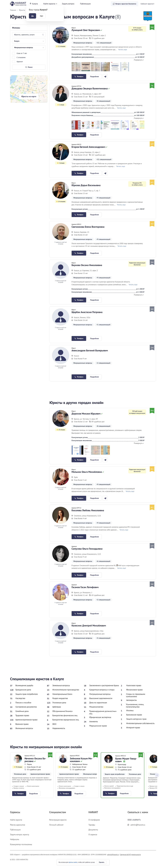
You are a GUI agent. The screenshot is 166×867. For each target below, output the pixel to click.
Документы (93, 829)
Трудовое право (22, 715)
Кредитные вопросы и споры (101, 689)
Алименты (93, 721)
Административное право (26, 719)
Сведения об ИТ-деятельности (130, 855)
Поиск (30, 67)
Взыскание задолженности (100, 698)
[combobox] (28, 41)
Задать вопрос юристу (19, 834)
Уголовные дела (59, 702)
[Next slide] (157, 775)
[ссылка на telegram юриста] (105, 76)
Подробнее (94, 76)
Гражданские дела (23, 689)
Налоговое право (133, 685)
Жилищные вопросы (24, 728)
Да (32, 16)
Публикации (85, 3)
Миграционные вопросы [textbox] (23, 47)
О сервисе (92, 834)
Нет (41, 16)
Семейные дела (22, 711)
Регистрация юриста (57, 820)
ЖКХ (54, 724)
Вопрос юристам (125, 4)
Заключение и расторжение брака (104, 685)
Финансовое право (134, 689)
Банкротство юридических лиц (65, 719)
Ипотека (129, 710)
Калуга (35, 3)
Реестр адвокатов (17, 825)
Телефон (80, 76)
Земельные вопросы (61, 685)
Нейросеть (14, 839)
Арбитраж (56, 707)
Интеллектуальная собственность (140, 723)
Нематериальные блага (62, 694)
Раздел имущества (60, 698)
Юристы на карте (28, 96)
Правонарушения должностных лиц (102, 712)
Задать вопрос (68, 3)
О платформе (94, 820)
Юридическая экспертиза (100, 717)
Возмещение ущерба (24, 685)
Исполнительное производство (65, 689)
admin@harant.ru (113, 855)
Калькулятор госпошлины (21, 844)
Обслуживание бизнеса (62, 711)
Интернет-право (133, 727)
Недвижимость (58, 728)
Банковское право (134, 714)
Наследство (20, 698)
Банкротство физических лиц (64, 715)
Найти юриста (49, 3)
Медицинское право (98, 725)
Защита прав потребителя (26, 694)
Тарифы (91, 825)
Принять (101, 862)
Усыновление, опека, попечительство (135, 705)
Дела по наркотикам (98, 702)
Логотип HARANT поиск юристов (18, 4)
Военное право (22, 724)
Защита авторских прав (136, 719)
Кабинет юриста (147, 4)
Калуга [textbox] (16, 41)
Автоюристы (131, 700)
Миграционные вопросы (100, 694)
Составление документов (26, 707)
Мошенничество (96, 707)
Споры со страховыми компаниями (135, 695)
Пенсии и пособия (23, 702)
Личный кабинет (56, 825)
